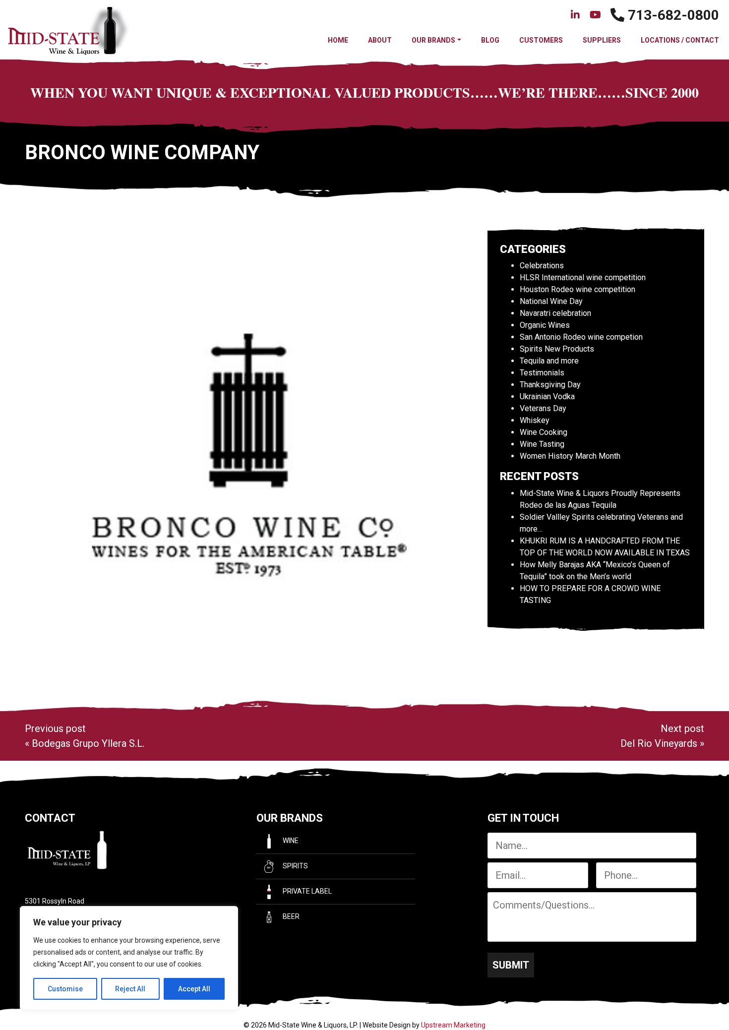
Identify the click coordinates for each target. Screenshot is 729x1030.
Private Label (306, 891)
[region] (129, 958)
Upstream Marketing (453, 1025)
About (380, 40)
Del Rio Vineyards (658, 743)
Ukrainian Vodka (547, 396)
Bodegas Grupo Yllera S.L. (88, 743)
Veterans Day (543, 408)
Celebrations (542, 265)
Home (338, 40)
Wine (290, 841)
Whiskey (534, 420)
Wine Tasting (542, 444)
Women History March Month (570, 456)
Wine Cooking (543, 432)
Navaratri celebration (555, 313)
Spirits (294, 866)
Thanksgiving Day (550, 384)
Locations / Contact (680, 40)
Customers (541, 40)
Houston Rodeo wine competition (577, 289)
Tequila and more (549, 360)
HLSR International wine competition (583, 277)
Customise (65, 989)
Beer (290, 916)
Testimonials (542, 372)
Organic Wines (545, 325)
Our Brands (433, 40)
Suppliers (602, 40)
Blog (490, 40)
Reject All (130, 989)
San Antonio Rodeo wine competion (581, 337)
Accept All (194, 989)
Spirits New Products (557, 349)
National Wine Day (551, 301)
